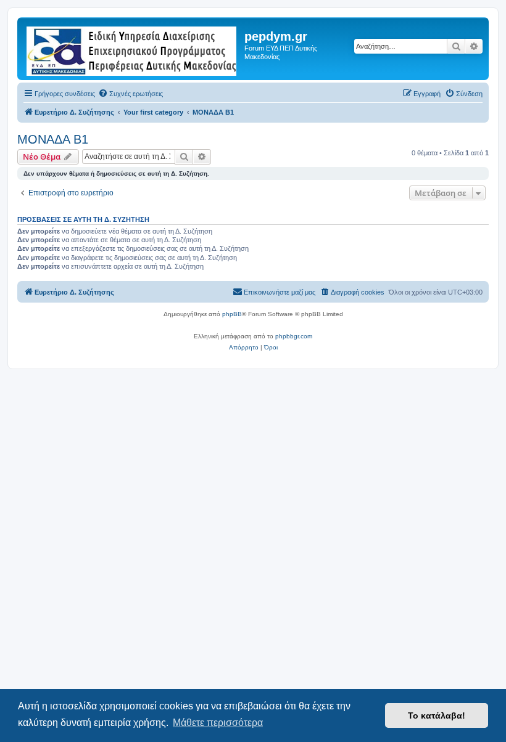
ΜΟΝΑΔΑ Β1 (52, 139)
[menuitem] (130, 93)
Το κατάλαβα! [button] (436, 715)
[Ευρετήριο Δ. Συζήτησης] (132, 48)
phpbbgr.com (293, 336)
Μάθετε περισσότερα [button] (218, 722)
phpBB (232, 314)
